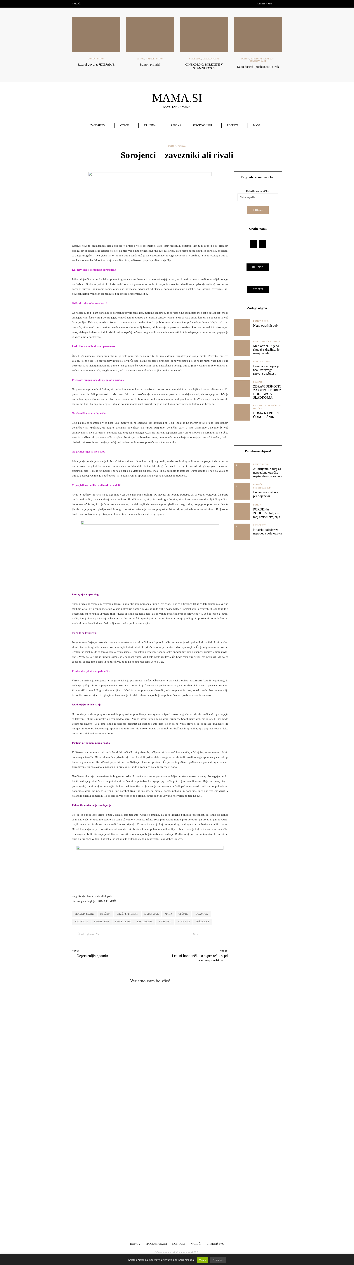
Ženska (176, 125)
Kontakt (178, 1243)
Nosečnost (259, 525)
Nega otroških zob (265, 325)
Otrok (100, 59)
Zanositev (97, 125)
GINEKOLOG (195, 59)
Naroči (76, 3)
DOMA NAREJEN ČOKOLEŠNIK (266, 415)
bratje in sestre (84, 914)
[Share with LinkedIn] (216, 934)
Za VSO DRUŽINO (119, 1161)
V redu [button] (202, 1260)
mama (168, 914)
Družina (150, 125)
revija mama (145, 921)
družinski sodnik (127, 914)
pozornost (81, 921)
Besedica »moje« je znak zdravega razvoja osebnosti (266, 369)
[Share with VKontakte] (226, 934)
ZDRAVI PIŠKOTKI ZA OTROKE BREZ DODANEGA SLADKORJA (267, 392)
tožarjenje (202, 921)
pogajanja (201, 914)
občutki (183, 914)
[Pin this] (221, 934)
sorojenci (184, 921)
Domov (92, 59)
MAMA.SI (177, 98)
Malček (150, 59)
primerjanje (101, 921)
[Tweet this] (207, 934)
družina (105, 914)
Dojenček (258, 485)
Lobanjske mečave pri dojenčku (265, 494)
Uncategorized (262, 488)
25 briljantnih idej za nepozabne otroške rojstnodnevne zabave (267, 472)
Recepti (232, 125)
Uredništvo (215, 1243)
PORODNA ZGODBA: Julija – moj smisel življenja (266, 513)
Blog (256, 125)
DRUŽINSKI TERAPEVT (262, 59)
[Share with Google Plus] (212, 934)
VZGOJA (182, 146)
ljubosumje (151, 914)
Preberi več (218, 1260)
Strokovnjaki (211, 59)
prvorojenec (123, 921)
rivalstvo (165, 921)
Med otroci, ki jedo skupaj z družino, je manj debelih (266, 349)
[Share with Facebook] (203, 934)
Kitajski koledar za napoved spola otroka (267, 531)
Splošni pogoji (156, 1243)
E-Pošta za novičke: (185, 1193)
